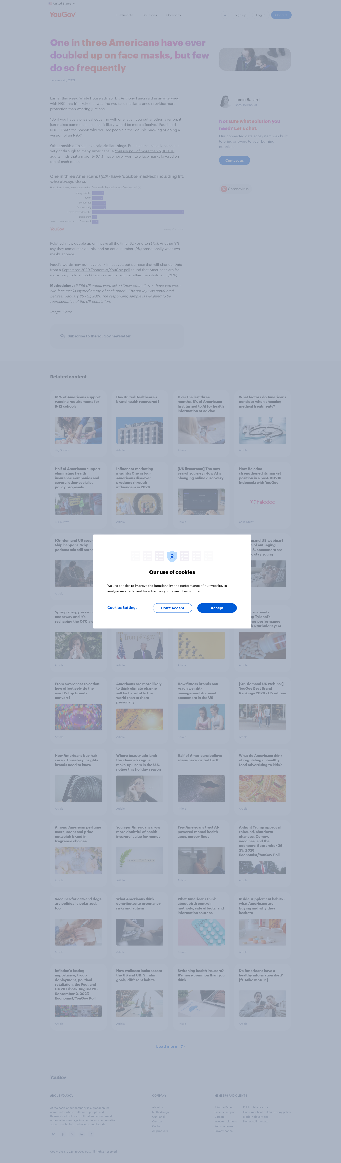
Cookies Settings (122, 607)
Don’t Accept (172, 608)
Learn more (191, 591)
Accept (217, 608)
